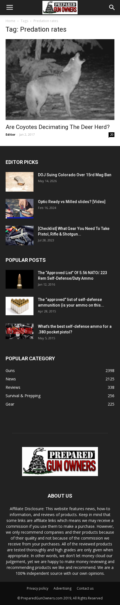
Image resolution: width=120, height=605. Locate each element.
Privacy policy (37, 588)
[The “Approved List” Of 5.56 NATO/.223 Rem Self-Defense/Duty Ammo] (19, 279)
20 (111, 134)
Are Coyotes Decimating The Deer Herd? (58, 127)
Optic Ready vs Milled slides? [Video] (71, 201)
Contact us (85, 588)
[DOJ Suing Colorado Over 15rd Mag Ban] (19, 182)
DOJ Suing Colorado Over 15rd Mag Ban (74, 175)
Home (10, 20)
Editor (10, 134)
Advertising (62, 588)
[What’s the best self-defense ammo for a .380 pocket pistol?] (19, 331)
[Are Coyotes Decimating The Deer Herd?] (60, 79)
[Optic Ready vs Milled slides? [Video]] (19, 208)
